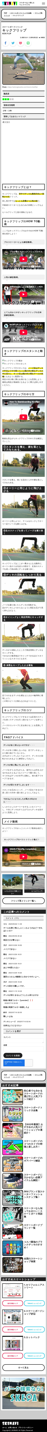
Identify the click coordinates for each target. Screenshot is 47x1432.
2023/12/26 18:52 (15, 945)
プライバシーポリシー (25, 1427)
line (28, 43)
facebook (5, 43)
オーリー (6, 122)
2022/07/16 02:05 (15, 1012)
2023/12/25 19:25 (15, 982)
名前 (5, 1045)
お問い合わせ (12, 1427)
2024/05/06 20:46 (15, 936)
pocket (20, 43)
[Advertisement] (23, 151)
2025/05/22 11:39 (15, 924)
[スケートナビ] (9, 3)
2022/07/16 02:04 (23, 1021)
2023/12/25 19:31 (15, 963)
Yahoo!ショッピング (34, 1303)
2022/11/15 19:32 (15, 991)
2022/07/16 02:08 (11, 1003)
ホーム (4, 1427)
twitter (13, 43)
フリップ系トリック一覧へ (23, 900)
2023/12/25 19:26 (15, 972)
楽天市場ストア (13, 1303)
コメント (7, 1037)
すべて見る (23, 1367)
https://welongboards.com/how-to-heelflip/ (23, 87)
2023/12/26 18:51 (15, 954)
